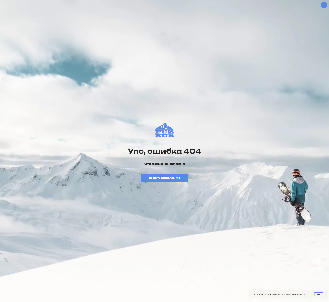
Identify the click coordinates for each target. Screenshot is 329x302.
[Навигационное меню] (324, 5)
